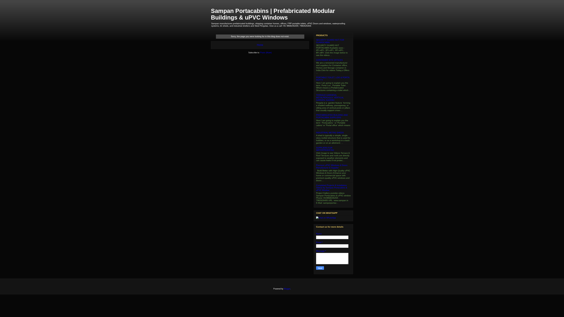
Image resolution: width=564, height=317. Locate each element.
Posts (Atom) (266, 52)
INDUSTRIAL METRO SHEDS (330, 132)
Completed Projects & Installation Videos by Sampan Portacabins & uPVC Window (331, 187)
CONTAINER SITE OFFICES (329, 60)
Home (260, 45)
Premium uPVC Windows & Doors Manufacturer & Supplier (331, 166)
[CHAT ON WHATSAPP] (326, 218)
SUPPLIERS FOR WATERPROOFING (325, 149)
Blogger (287, 289)
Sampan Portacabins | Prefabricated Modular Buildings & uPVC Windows (273, 14)
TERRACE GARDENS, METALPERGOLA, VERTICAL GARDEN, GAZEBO (330, 97)
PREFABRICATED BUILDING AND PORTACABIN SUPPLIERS (332, 116)
